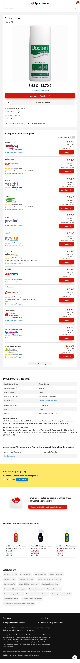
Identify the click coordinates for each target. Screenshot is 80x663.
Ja (7, 479)
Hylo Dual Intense (40, 574)
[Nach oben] (74, 657)
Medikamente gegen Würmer (13, 594)
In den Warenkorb (43, 102)
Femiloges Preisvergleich (50, 584)
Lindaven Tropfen (9, 579)
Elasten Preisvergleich (56, 574)
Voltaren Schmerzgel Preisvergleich (49, 579)
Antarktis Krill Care (10, 574)
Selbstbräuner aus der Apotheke (32, 599)
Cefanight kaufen (9, 584)
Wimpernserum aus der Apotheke (37, 594)
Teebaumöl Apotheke (54, 589)
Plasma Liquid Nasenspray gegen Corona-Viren (19, 603)
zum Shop (65, 152)
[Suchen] (76, 8)
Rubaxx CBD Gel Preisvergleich (29, 584)
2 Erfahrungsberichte (37, 123)
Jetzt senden (22, 479)
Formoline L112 (25, 574)
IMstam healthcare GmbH (13, 115)
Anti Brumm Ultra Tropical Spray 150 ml (66, 546)
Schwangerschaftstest (11, 599)
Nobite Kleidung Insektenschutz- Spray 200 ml (41, 546)
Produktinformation (16, 123)
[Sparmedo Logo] (40, 3)
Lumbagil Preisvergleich (26, 579)
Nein (13, 479)
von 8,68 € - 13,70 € (15, 108)
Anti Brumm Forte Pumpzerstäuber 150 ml (16, 546)
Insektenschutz (9, 456)
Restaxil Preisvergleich (36, 589)
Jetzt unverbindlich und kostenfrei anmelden (47, 507)
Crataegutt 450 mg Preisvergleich (15, 589)
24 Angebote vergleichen (40, 90)
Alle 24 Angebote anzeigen (39, 364)
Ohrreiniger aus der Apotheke (61, 594)
